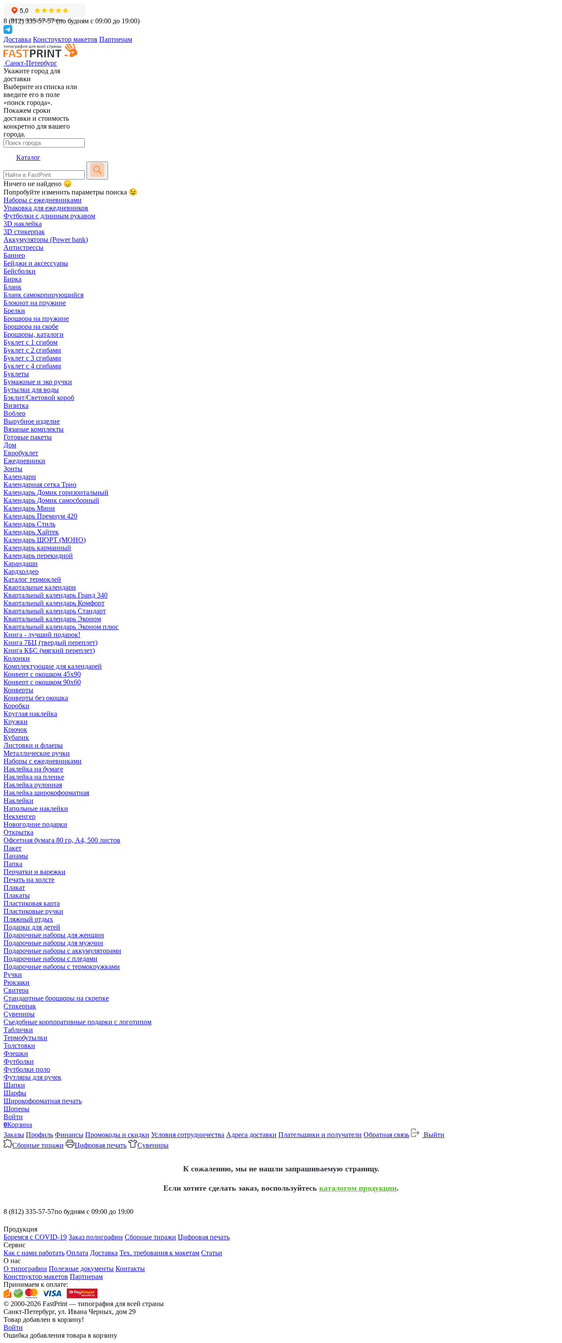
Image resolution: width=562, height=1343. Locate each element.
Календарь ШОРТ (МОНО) (45, 540)
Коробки (16, 705)
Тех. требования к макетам (159, 1253)
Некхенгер (20, 816)
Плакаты (17, 895)
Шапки (14, 1085)
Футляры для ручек (32, 1077)
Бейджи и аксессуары (36, 263)
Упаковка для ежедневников (46, 208)
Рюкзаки (16, 982)
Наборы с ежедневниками (43, 200)
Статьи (211, 1253)
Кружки (16, 721)
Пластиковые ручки (33, 911)
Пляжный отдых (28, 919)
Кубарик (16, 737)
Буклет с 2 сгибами (32, 350)
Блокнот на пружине (35, 302)
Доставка (17, 39)
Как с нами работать (34, 1253)
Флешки (16, 1053)
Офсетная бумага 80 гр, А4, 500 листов (62, 840)
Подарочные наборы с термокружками (62, 966)
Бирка (13, 279)
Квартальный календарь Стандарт (55, 611)
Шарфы (15, 1093)
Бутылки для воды (31, 389)
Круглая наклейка (30, 713)
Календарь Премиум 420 (40, 516)
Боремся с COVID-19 (35, 1237)
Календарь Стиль (29, 524)
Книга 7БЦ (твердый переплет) (50, 642)
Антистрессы (23, 247)
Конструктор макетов (65, 39)
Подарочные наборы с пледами (50, 958)
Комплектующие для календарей (53, 666)
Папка (13, 864)
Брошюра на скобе (31, 326)
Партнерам (115, 39)
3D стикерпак (24, 231)
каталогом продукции (357, 1188)
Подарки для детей (32, 927)
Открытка (18, 832)
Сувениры (19, 1014)
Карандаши (21, 563)
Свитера (16, 990)
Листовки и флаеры (33, 745)
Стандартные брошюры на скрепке (56, 998)
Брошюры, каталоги (34, 334)
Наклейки (18, 800)
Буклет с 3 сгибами (32, 358)
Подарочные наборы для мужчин (53, 943)
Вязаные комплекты (34, 429)
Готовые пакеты (28, 437)
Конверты (18, 690)
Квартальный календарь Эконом (52, 619)
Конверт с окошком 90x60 (42, 682)
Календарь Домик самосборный (51, 500)
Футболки (19, 1061)
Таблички (18, 1029)
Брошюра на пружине (36, 318)
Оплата (77, 1253)
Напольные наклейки (36, 808)
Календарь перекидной (38, 555)
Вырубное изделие (32, 421)
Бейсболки (20, 271)
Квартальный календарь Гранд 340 (56, 595)
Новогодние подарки (35, 824)
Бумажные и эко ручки (38, 381)
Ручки (13, 974)
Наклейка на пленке (34, 777)
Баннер (14, 255)
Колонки (17, 658)
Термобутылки (25, 1037)
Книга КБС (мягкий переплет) (49, 650)
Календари (20, 476)
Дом (10, 445)
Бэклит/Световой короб (39, 397)
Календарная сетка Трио (40, 484)
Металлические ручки (37, 753)
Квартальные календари (40, 587)
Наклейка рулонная (33, 785)
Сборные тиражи (38, 1145)
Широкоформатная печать (43, 1101)
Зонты (13, 468)
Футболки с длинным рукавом (49, 216)
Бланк (13, 287)
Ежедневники (24, 460)
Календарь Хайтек (31, 532)
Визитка (16, 405)
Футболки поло (27, 1069)
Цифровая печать (100, 1145)
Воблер (14, 413)
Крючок (15, 729)
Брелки (14, 310)
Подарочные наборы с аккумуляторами (62, 950)
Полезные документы (81, 1268)
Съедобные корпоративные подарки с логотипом (77, 1022)
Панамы (16, 856)
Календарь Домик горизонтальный (56, 492)
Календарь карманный (37, 547)
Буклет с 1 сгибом (31, 342)
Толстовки (19, 1045)
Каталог (28, 157)
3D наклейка (23, 223)
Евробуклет (21, 453)
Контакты (130, 1268)
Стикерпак (20, 1006)
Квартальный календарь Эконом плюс (61, 626)
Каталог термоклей (32, 579)
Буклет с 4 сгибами (32, 366)
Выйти (433, 1134)
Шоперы (16, 1109)
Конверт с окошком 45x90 (42, 674)
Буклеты (16, 374)
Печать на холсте (29, 879)
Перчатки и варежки (34, 871)
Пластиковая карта (32, 903)
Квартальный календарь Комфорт (54, 603)
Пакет (13, 848)
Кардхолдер (21, 571)
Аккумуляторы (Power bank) (46, 239)
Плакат (14, 887)
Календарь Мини (29, 508)
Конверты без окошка (36, 698)
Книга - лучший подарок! (42, 634)
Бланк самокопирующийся (43, 295)
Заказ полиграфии (95, 1237)
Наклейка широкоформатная (46, 792)
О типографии (25, 1268)
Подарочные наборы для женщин (54, 935)
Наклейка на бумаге (33, 769)
